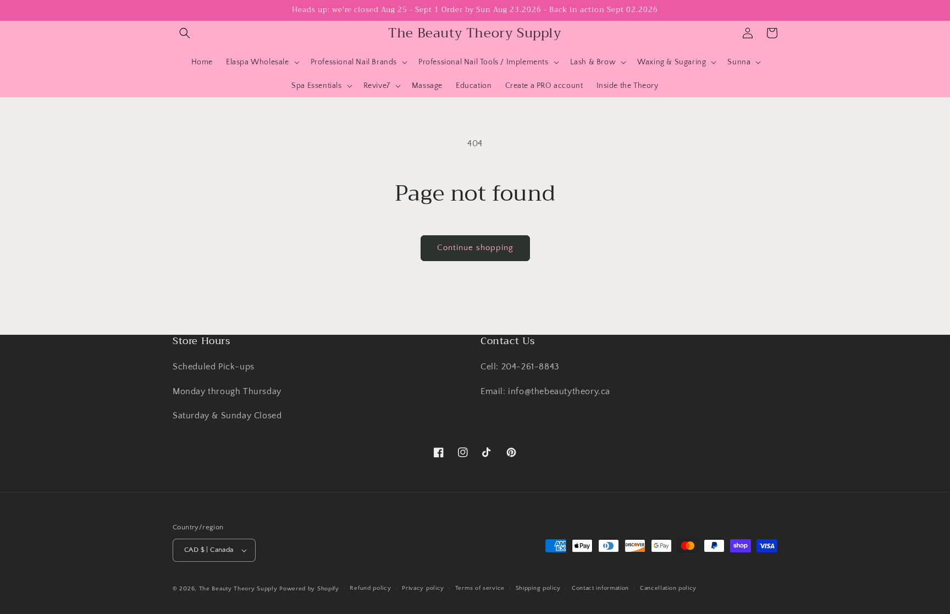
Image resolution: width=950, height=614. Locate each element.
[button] (185, 33)
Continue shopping (475, 247)
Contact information (600, 588)
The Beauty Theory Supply (238, 588)
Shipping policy (538, 588)
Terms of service (480, 588)
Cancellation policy (668, 588)
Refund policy (370, 588)
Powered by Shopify (309, 588)
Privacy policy (423, 588)
